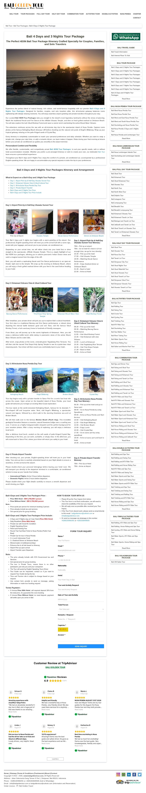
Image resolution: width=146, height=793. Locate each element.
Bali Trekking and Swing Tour (121, 491)
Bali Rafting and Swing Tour (121, 458)
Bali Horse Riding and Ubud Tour (123, 426)
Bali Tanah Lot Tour (118, 258)
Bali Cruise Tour (117, 314)
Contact (54, 773)
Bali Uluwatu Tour (117, 184)
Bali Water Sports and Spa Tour (122, 476)
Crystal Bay (94, 394)
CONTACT (137, 18)
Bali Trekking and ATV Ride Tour (122, 498)
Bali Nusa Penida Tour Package (126, 106)
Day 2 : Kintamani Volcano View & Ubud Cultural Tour (29, 183)
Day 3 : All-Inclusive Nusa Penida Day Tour (25, 185)
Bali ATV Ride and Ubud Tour (121, 397)
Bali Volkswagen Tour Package (126, 557)
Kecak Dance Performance (68, 236)
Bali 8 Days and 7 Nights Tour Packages (125, 85)
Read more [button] (13, 712)
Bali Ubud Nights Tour (119, 265)
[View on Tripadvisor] (11, 692)
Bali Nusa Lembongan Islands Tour (123, 152)
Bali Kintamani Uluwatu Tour (121, 214)
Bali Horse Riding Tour (119, 343)
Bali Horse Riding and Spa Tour (122, 502)
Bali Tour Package (126, 63)
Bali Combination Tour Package (126, 359)
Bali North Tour (116, 188)
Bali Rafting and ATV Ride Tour (122, 461)
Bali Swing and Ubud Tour (120, 367)
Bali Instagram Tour (118, 199)
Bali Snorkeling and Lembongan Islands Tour (125, 157)
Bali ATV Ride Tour (118, 325)
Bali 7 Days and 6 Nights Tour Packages (125, 82)
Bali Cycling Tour (117, 317)
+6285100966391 (68, 520)
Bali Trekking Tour (117, 321)
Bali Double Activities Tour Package (126, 449)
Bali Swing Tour (116, 310)
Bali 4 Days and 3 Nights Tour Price (23, 190)
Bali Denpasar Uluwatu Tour (121, 284)
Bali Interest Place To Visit (120, 55)
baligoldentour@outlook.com (82, 513)
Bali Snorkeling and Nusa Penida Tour (124, 125)
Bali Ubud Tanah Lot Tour (120, 276)
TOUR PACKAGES (27, 14)
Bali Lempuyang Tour (118, 203)
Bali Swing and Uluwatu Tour (121, 371)
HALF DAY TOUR (58, 14)
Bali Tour (101, 152)
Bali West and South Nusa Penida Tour (125, 121)
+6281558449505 (83, 520)
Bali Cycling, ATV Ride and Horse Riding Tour (125, 531)
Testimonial (39, 773)
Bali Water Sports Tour (119, 339)
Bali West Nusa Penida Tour (121, 110)
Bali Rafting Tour (117, 306)
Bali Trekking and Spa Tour (121, 487)
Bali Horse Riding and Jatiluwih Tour (124, 437)
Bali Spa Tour (116, 303)
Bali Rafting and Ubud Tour (121, 382)
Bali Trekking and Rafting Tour (122, 494)
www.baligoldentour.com (33, 776)
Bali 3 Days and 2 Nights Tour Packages (125, 67)
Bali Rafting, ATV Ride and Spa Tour (124, 523)
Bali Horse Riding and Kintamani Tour (124, 433)
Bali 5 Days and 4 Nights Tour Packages (125, 74)
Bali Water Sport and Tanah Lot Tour (124, 422)
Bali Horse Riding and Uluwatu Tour (124, 429)
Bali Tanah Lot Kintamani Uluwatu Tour (125, 232)
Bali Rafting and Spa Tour (120, 454)
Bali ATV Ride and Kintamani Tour (123, 404)
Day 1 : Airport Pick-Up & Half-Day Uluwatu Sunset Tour (30, 181)
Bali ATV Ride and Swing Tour (122, 472)
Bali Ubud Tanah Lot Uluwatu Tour (123, 228)
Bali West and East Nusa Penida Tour (124, 118)
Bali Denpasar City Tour (119, 262)
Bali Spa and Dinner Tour (120, 364)
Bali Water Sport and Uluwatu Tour (123, 415)
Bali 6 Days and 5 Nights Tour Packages (125, 78)
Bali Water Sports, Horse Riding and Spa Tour (125, 543)
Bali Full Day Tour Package (126, 169)
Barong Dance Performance (16, 314)
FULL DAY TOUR (43, 14)
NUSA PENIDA (125, 14)
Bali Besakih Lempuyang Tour (122, 210)
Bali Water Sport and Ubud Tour (122, 411)
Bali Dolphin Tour (117, 195)
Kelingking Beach (16, 394)
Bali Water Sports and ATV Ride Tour (124, 483)
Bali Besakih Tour (117, 206)
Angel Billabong (42, 394)
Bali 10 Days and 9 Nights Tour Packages (122, 94)
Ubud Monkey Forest (94, 314)
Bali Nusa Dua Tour (118, 254)
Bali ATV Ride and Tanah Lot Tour (123, 408)
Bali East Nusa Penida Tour (121, 114)
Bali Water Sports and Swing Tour (123, 480)
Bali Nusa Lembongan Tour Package (126, 147)
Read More (126, 99)
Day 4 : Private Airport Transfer (21, 188)
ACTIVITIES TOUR (93, 14)
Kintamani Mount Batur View (68, 314)
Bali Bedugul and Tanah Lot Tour (123, 221)
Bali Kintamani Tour (118, 177)
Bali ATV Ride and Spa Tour (121, 469)
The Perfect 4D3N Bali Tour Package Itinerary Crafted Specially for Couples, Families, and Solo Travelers (55, 42)
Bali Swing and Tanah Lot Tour (122, 378)
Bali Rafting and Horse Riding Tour (123, 465)
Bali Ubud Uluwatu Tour (119, 273)
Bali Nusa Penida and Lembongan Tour (125, 135)
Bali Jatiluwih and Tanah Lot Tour (123, 225)
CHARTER (137, 14)
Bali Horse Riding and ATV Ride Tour (124, 505)
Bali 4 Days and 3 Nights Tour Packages (125, 71)
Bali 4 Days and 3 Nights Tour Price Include (25, 193)
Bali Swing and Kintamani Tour (122, 375)
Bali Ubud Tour (116, 174)
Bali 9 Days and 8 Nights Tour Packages (125, 89)
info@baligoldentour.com (71, 516)
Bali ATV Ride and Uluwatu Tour (122, 400)
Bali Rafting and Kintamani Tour (122, 389)
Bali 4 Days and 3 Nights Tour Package (55, 36)
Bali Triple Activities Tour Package (126, 518)
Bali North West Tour (118, 192)
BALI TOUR (14, 14)
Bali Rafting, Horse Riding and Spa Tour (125, 526)
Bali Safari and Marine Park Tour (123, 346)
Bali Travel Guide (126, 48)
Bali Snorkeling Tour (118, 328)
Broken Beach (68, 394)
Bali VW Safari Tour (118, 562)
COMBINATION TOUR (75, 14)
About (47, 773)
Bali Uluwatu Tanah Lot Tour (121, 287)
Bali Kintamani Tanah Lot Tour (122, 217)
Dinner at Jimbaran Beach (94, 236)
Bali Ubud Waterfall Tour (120, 269)
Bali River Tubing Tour (119, 335)
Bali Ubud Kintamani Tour (120, 181)
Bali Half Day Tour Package (126, 243)
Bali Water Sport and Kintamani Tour (124, 419)
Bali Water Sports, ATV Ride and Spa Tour (124, 537)
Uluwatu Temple (42, 236)
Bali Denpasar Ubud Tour (120, 280)
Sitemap (13, 773)
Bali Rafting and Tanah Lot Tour (122, 393)
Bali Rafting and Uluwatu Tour (122, 386)
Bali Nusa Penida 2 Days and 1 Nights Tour (125, 130)
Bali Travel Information (119, 52)
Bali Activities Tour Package (126, 299)
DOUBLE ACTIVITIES (110, 14)
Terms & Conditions (26, 773)
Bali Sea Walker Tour (118, 332)
